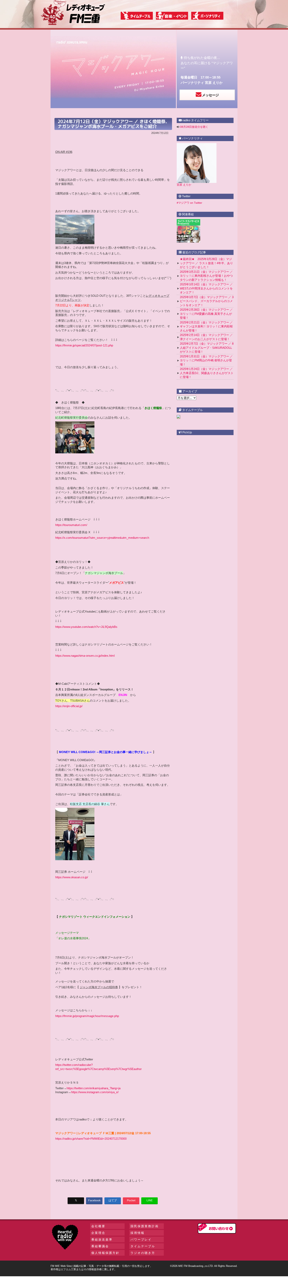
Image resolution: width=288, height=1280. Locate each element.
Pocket (131, 1200)
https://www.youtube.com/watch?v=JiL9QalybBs (86, 626)
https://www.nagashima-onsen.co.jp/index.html (85, 655)
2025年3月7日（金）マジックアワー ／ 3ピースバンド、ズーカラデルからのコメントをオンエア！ (207, 301)
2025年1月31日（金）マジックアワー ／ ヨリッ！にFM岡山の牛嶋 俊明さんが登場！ (206, 360)
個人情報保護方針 (105, 1252)
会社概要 (98, 1226)
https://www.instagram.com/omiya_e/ (95, 1092)
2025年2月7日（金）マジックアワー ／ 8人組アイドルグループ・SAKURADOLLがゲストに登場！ (207, 347)
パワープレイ (141, 1239)
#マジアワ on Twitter (189, 202)
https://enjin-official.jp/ (68, 706)
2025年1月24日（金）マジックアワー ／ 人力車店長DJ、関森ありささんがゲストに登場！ (207, 373)
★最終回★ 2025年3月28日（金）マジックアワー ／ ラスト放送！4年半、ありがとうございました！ (206, 263)
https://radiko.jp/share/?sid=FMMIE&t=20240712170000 (91, 1138)
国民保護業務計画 (144, 1226)
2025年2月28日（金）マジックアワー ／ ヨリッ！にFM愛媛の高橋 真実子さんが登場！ (206, 313)
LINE (150, 1200)
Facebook (94, 1200)
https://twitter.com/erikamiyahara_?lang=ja (93, 1088)
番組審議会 (100, 1246)
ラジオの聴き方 (142, 1252)
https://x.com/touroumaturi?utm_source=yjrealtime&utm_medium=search (102, 537)
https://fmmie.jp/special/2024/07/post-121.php (84, 345)
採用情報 (137, 1232)
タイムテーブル (142, 1246)
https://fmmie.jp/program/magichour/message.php (87, 1016)
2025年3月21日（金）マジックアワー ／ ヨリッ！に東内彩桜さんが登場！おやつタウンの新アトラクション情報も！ (206, 275)
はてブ (113, 1200)
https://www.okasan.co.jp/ (71, 877)
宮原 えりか (214, 83)
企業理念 (98, 1232)
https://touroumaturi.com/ (71, 525)
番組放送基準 (101, 1239)
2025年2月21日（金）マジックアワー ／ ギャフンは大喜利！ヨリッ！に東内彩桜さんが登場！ (206, 326)
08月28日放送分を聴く (194, 126)
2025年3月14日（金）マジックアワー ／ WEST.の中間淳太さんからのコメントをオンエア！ (206, 288)
